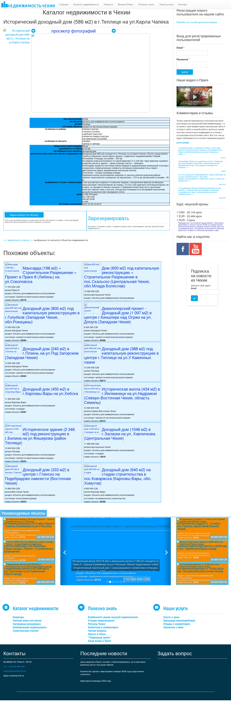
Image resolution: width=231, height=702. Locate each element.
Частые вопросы (97, 630)
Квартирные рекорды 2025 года (95, 680)
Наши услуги (166, 4)
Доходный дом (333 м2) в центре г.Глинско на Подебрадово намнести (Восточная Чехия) (38, 476)
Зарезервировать (108, 218)
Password (183, 59)
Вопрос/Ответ (125, 4)
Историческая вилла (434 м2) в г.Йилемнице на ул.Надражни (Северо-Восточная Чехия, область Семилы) (122, 395)
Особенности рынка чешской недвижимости (113, 617)
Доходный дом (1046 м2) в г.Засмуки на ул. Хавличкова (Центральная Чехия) (119, 433)
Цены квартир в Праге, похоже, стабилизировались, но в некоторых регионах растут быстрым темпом (113, 663)
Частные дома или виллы (27, 620)
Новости (108, 4)
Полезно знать (146, 4)
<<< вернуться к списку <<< (18, 240)
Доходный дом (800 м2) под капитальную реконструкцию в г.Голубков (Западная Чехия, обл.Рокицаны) (42, 314)
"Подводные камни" (99, 637)
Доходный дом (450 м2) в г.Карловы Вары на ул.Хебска (50, 391)
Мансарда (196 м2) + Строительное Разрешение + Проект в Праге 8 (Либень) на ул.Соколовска (40, 274)
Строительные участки (25, 630)
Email (180, 47)
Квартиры (18, 617)
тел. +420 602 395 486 (14, 666)
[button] (64, 551)
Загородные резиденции (27, 624)
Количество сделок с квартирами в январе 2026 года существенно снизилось (112, 673)
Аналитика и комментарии (103, 627)
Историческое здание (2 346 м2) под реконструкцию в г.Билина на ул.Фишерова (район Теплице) (40, 435)
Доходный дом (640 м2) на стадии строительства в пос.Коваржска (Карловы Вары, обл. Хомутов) (118, 476)
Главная (63, 4)
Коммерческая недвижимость (30, 627)
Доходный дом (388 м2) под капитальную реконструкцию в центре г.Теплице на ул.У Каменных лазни (121, 355)
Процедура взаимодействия (179, 620)
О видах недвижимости (101, 620)
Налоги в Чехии (97, 634)
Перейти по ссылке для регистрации (197, 22)
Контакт (183, 4)
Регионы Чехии (96, 624)
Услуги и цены (171, 617)
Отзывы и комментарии (176, 624)
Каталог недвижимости (86, 4)
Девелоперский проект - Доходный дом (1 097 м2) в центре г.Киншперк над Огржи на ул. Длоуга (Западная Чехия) (118, 314)
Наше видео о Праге (99, 641)
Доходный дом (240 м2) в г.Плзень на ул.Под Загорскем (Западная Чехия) (42, 352)
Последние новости (103, 653)
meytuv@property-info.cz (14, 670)
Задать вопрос (174, 653)
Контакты (14, 653)
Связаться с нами (173, 627)
